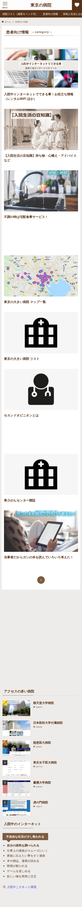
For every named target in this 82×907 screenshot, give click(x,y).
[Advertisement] (41, 237)
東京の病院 (41, 5)
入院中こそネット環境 (21, 887)
